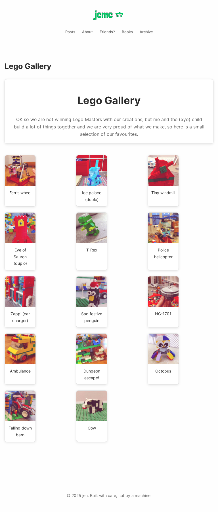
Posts (70, 31)
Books (127, 31)
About (87, 31)
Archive (146, 31)
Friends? (107, 31)
